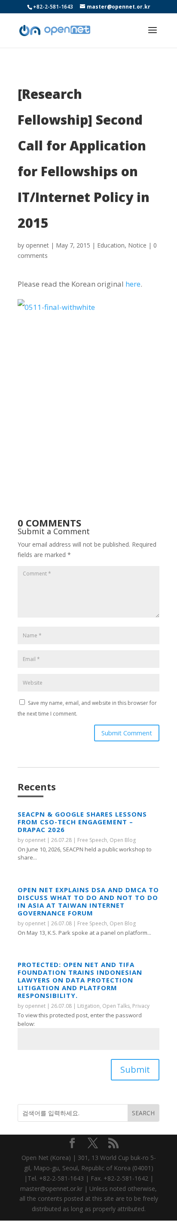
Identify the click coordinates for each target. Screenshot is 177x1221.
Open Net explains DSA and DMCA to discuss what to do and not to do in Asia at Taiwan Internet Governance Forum (88, 901)
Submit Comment (126, 732)
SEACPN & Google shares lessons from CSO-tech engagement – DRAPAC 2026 (82, 822)
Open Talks (116, 1006)
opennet (37, 245)
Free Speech (92, 840)
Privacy (141, 1006)
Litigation (88, 1006)
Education (111, 245)
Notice (137, 245)
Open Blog (123, 840)
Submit (135, 1069)
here (132, 284)
